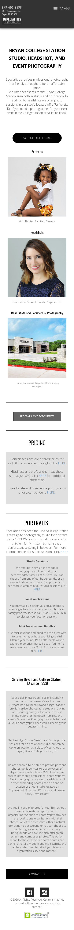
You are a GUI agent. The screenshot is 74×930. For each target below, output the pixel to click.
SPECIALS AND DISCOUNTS (37, 416)
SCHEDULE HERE (37, 138)
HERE (62, 463)
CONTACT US (37, 874)
